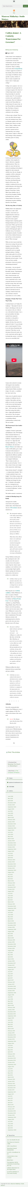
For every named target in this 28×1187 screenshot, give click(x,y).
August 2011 (11, 1094)
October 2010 (11, 1115)
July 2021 (10, 893)
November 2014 (12, 1037)
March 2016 (11, 1005)
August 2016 (11, 994)
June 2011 (10, 1098)
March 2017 (11, 980)
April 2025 (10, 815)
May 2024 (10, 836)
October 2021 (11, 889)
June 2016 (10, 999)
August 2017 (11, 969)
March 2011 (10, 1104)
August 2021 (11, 891)
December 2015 (12, 1011)
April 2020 (10, 918)
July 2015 (10, 1020)
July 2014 (10, 1045)
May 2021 (10, 897)
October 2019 (11, 927)
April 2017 (10, 978)
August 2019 (11, 931)
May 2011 (10, 1100)
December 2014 (12, 1035)
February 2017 (11, 982)
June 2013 (10, 1070)
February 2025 (11, 819)
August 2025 (11, 809)
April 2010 (10, 1127)
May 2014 (10, 1049)
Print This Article (14, 752)
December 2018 (12, 944)
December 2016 (12, 986)
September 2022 (12, 870)
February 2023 (11, 859)
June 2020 (10, 914)
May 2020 (10, 916)
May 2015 (10, 1024)
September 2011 (12, 1092)
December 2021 (12, 887)
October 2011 (11, 1089)
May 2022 (10, 876)
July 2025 (10, 811)
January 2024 (11, 840)
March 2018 (11, 959)
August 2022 (11, 872)
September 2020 (12, 908)
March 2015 (11, 1028)
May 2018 (10, 954)
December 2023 (12, 842)
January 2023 (11, 861)
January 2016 (11, 1009)
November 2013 (12, 1060)
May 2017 (10, 975)
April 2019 (10, 935)
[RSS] (14, 10)
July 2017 (10, 971)
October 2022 (11, 868)
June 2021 (10, 895)
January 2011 (11, 1108)
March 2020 (11, 921)
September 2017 (12, 967)
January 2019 (11, 942)
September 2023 (12, 849)
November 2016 (12, 988)
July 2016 (10, 997)
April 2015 (10, 1026)
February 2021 (11, 904)
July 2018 (10, 952)
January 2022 (11, 885)
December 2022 (12, 864)
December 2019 (12, 923)
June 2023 (10, 855)
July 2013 (10, 1068)
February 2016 (11, 1007)
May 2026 (10, 798)
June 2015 (10, 1022)
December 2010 (12, 1111)
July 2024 (10, 832)
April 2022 (10, 878)
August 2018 (11, 950)
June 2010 (10, 1123)
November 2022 (12, 866)
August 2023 (11, 851)
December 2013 (12, 1058)
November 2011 (11, 1087)
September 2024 (12, 828)
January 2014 (11, 1056)
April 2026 (10, 800)
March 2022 (11, 880)
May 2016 (10, 1001)
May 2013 (10, 1073)
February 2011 (11, 1106)
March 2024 (11, 838)
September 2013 (12, 1064)
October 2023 (11, 847)
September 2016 (12, 992)
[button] (14, 1)
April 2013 (10, 1075)
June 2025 (10, 813)
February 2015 (11, 1030)
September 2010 (12, 1117)
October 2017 (11, 965)
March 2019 (11, 937)
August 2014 (11, 1043)
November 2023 (12, 845)
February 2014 (11, 1054)
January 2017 (11, 984)
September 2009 (12, 1130)
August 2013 (11, 1066)
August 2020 (11, 910)
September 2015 (12, 1016)
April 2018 (10, 956)
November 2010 (12, 1113)
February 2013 (11, 1079)
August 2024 (11, 830)
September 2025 (12, 807)
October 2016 (11, 990)
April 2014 (10, 1051)
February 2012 (11, 1083)
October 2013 (11, 1062)
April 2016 (10, 1003)
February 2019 (11, 940)
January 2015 (11, 1032)
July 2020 (10, 912)
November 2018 (12, 946)
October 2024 (11, 826)
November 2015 (12, 1013)
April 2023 (10, 857)
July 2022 (10, 874)
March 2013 (11, 1077)
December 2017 (12, 963)
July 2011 (10, 1096)
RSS (14, 13)
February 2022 (11, 883)
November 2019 (12, 925)
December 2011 (11, 1085)
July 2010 (10, 1121)
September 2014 (12, 1041)
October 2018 (11, 948)
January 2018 (11, 961)
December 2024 (12, 823)
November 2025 (12, 802)
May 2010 (10, 1125)
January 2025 (11, 821)
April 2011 (10, 1102)
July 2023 (10, 853)
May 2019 (10, 933)
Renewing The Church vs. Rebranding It (14, 764)
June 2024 (10, 834)
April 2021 (10, 899)
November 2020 (12, 906)
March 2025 (11, 817)
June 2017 (10, 973)
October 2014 (11, 1039)
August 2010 (11, 1119)
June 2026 (10, 796)
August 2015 (11, 1018)
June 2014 (10, 1047)
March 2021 (11, 902)
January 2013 (11, 1081)
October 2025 (11, 804)
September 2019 (12, 929)
